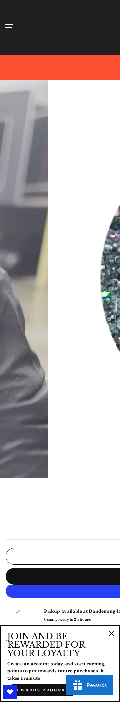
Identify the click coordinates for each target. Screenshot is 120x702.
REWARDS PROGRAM (41, 690)
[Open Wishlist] (10, 692)
